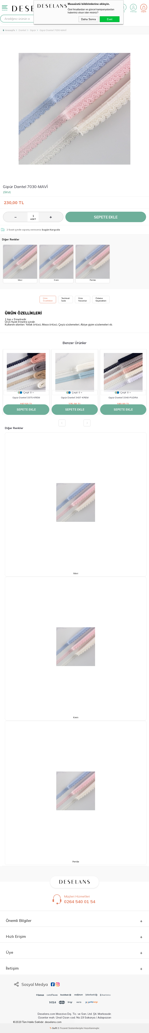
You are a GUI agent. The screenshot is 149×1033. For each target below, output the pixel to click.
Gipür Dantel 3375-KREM (26, 397)
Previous (62, 422)
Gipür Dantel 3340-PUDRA (123, 397)
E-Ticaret (63, 1028)
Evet (109, 19)
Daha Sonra (88, 19)
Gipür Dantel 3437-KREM (74, 397)
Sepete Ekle (105, 217)
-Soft (53, 1028)
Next (87, 422)
